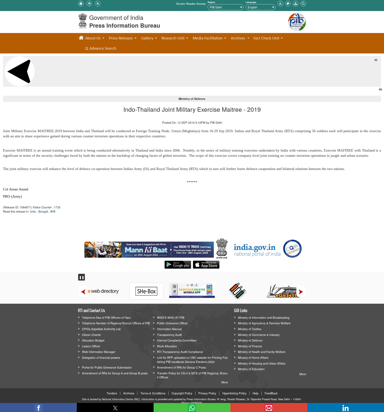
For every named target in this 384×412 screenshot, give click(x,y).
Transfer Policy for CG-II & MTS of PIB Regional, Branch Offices (192, 375)
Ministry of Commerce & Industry (259, 335)
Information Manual (169, 329)
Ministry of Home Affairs (253, 357)
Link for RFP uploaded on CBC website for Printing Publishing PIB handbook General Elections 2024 (192, 359)
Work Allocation (167, 346)
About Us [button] (93, 37)
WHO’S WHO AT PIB (170, 317)
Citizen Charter (91, 335)
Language (251, 2)
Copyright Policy (182, 393)
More (224, 382)
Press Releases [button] (121, 37)
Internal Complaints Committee (176, 340)
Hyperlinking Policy (234, 393)
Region (211, 2)
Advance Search (102, 48)
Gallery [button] (147, 37)
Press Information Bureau (124, 25)
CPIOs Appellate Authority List (101, 329)
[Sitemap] (295, 3)
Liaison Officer (91, 346)
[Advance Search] (303, 3)
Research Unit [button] (172, 37)
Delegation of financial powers (101, 357)
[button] (280, 3)
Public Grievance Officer (172, 323)
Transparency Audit (169, 335)
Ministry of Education (251, 369)
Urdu (33, 211)
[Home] (81, 38)
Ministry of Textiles (249, 329)
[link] (149, 249)
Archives (128, 393)
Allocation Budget (93, 340)
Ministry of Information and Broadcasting (263, 317)
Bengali (43, 211)
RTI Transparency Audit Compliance (180, 352)
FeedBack (271, 393)
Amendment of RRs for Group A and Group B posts (115, 373)
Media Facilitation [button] (208, 37)
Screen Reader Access (191, 3)
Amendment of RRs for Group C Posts (181, 367)
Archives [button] (238, 37)
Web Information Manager (98, 352)
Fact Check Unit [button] (266, 37)
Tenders (112, 393)
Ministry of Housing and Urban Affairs (261, 363)
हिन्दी (52, 211)
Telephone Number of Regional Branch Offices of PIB (116, 323)
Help (255, 393)
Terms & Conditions (152, 393)
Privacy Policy (207, 393)
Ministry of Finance (250, 346)
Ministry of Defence (250, 340)
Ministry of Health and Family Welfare (261, 352)
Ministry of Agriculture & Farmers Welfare (264, 323)
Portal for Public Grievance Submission (107, 367)
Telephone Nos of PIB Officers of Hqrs (106, 317)
